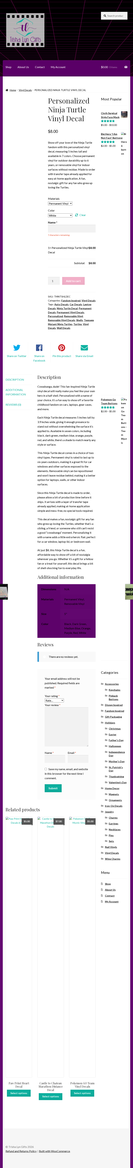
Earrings (113, 823)
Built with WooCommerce (54, 1151)
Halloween (115, 746)
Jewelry (109, 811)
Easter (112, 734)
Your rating (52, 696)
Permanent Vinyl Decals (70, 312)
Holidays (110, 722)
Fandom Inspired (71, 300)
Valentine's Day (118, 782)
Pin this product (61, 356)
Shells (79, 320)
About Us (23, 67)
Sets (111, 841)
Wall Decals (63, 327)
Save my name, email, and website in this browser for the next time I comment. (66, 773)
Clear (82, 215)
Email (72, 752)
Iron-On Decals (113, 805)
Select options (18, 1093)
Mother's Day (117, 761)
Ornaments (115, 800)
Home (13, 90)
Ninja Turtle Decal (67, 308)
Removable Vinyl (73, 316)
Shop (8, 67)
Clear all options (57, 263)
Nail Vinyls (111, 847)
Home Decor (112, 788)
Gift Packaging (113, 716)
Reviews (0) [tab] (13, 404)
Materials (54, 198)
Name (49, 752)
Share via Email (84, 356)
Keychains (114, 689)
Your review (52, 705)
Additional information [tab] (16, 392)
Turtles (77, 324)
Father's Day (116, 740)
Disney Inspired (114, 704)
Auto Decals (61, 304)
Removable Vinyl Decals (61, 320)
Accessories (112, 683)
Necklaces (115, 829)
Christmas (115, 728)
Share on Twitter (16, 356)
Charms (113, 817)
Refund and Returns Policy (21, 1151)
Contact (40, 67)
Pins (111, 835)
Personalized (55, 316)
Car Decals (76, 304)
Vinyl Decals (25, 90)
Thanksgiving (116, 776)
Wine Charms (112, 858)
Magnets (114, 794)
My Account (58, 67)
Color (51, 210)
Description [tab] (15, 379)
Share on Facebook (39, 358)
